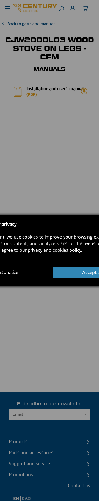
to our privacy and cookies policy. (48, 250)
